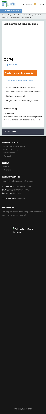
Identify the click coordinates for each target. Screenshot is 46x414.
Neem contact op (12, 11)
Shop (9, 15)
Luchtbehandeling (27, 15)
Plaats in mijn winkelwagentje (19, 73)
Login (42, 4)
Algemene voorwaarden (14, 146)
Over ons (7, 170)
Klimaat (16, 15)
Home (3, 15)
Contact (7, 156)
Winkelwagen (29, 4)
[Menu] (42, 11)
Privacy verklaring (10, 149)
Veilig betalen (9, 152)
